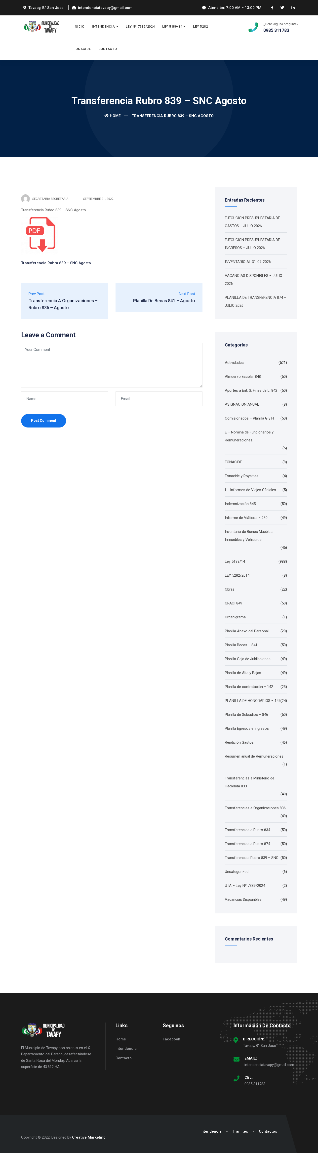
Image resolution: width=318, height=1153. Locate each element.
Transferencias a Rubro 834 (247, 830)
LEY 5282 (200, 26)
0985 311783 (254, 1084)
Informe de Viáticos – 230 (246, 517)
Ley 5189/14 (172, 26)
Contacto (107, 49)
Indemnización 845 (240, 504)
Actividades (234, 362)
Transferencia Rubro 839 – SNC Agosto (56, 263)
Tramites (240, 1131)
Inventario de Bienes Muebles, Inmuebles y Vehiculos (249, 535)
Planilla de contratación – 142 (249, 686)
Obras (230, 589)
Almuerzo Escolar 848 (243, 376)
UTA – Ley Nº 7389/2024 (245, 885)
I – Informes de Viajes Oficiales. (251, 490)
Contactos (268, 1131)
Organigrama (235, 617)
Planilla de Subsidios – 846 (246, 714)
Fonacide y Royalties (241, 476)
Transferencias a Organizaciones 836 (255, 808)
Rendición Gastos (239, 742)
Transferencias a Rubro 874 (247, 844)
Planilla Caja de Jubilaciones (248, 659)
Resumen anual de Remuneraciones (254, 756)
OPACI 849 (233, 603)
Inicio (79, 26)
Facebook (171, 1039)
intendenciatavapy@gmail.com (269, 1065)
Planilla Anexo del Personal (247, 631)
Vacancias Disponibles (243, 899)
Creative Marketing (89, 1137)
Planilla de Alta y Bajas (243, 673)
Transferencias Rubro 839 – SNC (251, 857)
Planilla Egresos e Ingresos (247, 728)
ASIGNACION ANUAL (242, 404)
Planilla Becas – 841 (241, 645)
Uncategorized (236, 871)
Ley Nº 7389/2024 (140, 26)
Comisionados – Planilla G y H (249, 418)
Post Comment (43, 421)
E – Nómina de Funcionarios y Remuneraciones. (249, 436)
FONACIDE (82, 49)
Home (115, 116)
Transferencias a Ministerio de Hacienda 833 (249, 782)
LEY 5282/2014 (237, 575)
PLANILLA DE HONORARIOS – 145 (252, 700)
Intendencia (103, 26)
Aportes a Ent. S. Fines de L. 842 (251, 390)
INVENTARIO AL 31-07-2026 (248, 261)
